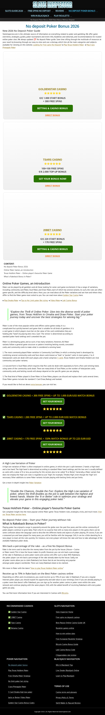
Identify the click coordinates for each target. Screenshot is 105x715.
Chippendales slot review (66, 655)
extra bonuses (36, 384)
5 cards (60, 358)
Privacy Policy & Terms (65, 697)
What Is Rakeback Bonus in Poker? (17, 276)
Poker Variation (35, 482)
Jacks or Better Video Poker (19, 697)
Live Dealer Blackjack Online (67, 670)
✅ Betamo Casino (15, 628)
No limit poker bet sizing (18, 681)
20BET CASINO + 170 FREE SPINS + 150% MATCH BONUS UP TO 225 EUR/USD (49, 438)
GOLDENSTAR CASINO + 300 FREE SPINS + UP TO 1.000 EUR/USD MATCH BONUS (50, 395)
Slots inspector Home (64, 612)
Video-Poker (55, 300)
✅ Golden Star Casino (17, 612)
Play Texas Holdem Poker (74, 45)
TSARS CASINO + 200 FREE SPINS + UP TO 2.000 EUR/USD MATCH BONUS (46, 417)
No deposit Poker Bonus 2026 (16, 266)
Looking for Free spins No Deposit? (47, 45)
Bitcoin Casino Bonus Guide (67, 644)
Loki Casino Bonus (69, 300)
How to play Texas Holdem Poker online (47, 568)
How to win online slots (65, 633)
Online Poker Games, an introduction (18, 270)
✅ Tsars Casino (14, 623)
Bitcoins (65, 593)
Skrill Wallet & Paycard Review (68, 703)
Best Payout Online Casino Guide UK (70, 623)
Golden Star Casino (70, 295)
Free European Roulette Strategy (69, 639)
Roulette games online (65, 628)
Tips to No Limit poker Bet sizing (34, 300)
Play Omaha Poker (11, 300)
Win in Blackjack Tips (64, 665)
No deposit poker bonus (18, 665)
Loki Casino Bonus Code (65, 650)
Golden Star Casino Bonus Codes (21, 703)
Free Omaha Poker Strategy (19, 676)
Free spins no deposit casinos (68, 617)
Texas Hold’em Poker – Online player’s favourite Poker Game (28, 273)
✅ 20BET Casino (15, 617)
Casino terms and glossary (66, 692)
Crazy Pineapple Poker (17, 686)
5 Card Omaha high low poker (20, 692)
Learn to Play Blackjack (65, 676)
